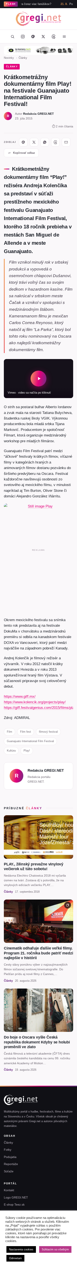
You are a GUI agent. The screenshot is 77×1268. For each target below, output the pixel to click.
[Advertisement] (38, 582)
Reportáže (11, 1164)
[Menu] (64, 36)
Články (23, 57)
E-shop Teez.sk (14, 1204)
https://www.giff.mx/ (20, 696)
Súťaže (8, 1171)
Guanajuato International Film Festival (30, 741)
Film (9, 731)
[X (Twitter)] (43, 36)
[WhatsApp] (44, 142)
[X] (34, 142)
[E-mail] (66, 142)
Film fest (25, 731)
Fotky (7, 1149)
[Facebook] (33, 36)
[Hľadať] (12, 36)
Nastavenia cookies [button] (21, 1249)
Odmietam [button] (15, 1258)
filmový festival (48, 731)
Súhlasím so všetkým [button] (55, 1249)
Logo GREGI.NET (16, 1197)
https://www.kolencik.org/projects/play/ (35, 702)
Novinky (9, 57)
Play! (27, 750)
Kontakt (9, 1190)
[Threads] (53, 36)
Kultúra (11, 750)
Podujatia (10, 1157)
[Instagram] (23, 36)
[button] (38, 378)
